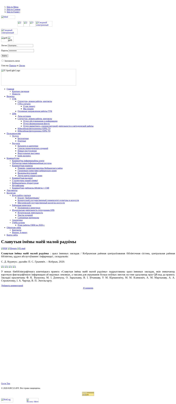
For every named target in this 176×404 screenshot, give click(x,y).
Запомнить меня (12, 61)
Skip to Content (13, 9)
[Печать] (12, 248)
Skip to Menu (12, 7)
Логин (4, 45)
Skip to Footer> (13, 12)
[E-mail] (21, 248)
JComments (88, 288)
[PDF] (4, 248)
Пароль (4, 50)
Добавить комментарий (12, 285)
